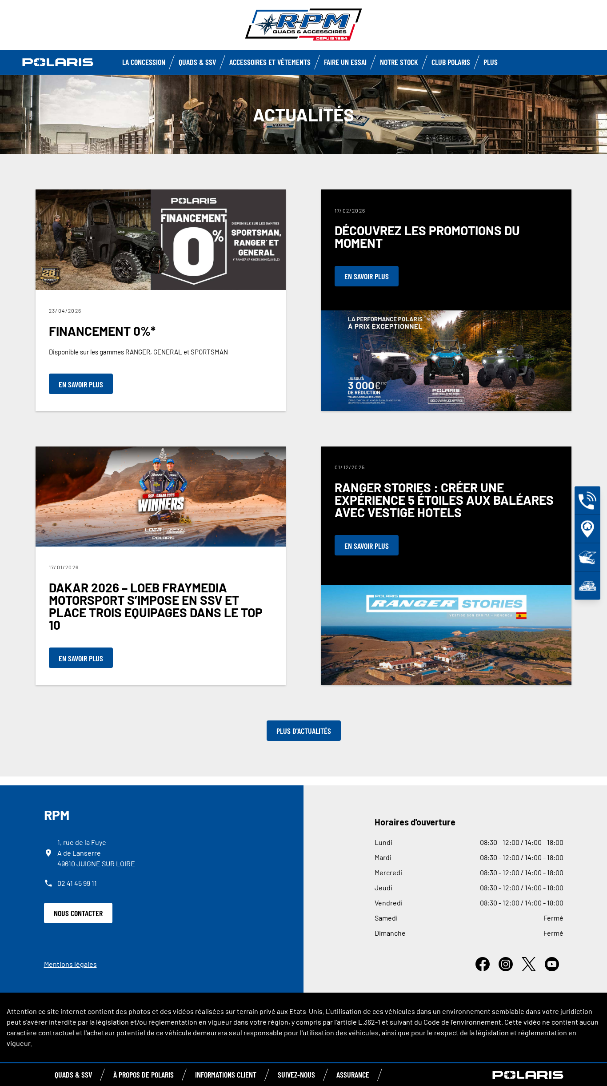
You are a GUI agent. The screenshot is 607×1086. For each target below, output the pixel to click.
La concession (143, 62)
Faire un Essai (345, 62)
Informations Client (225, 1074)
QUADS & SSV (73, 1074)
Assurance (352, 1074)
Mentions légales (70, 964)
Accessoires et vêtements (270, 62)
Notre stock (399, 62)
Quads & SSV (197, 62)
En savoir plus (81, 384)
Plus (490, 62)
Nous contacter (78, 913)
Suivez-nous (296, 1074)
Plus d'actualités (303, 731)
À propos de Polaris (143, 1074)
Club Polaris (450, 62)
